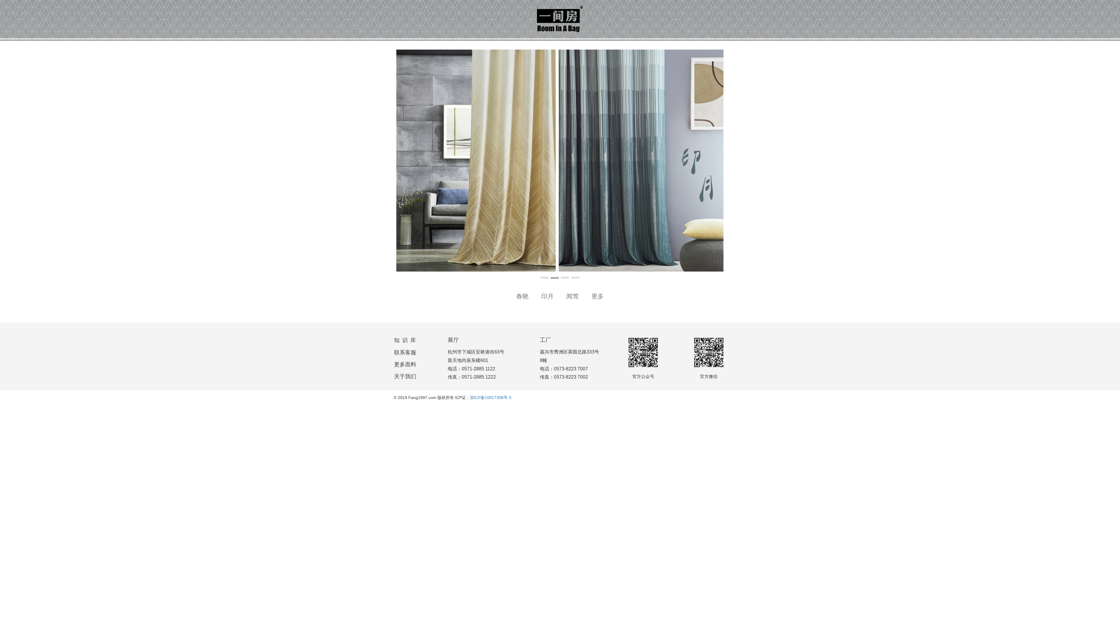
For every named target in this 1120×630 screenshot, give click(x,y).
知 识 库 (405, 340)
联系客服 (405, 352)
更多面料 (405, 364)
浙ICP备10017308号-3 (490, 397)
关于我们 (405, 376)
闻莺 (572, 296)
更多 (598, 296)
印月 (547, 296)
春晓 (522, 296)
